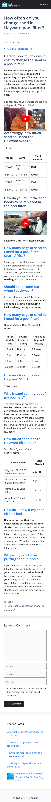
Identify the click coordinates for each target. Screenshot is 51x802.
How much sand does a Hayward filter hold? (22, 441)
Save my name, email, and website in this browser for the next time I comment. (27, 692)
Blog (10, 601)
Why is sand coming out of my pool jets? (25, 395)
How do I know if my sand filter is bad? (24, 511)
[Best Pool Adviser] (10, 4)
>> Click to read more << (18, 48)
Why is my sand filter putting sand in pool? (21, 557)
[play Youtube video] (25, 119)
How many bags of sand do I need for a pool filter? (25, 316)
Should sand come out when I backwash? (21, 288)
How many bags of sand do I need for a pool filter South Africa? (25, 251)
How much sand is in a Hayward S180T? (22, 377)
